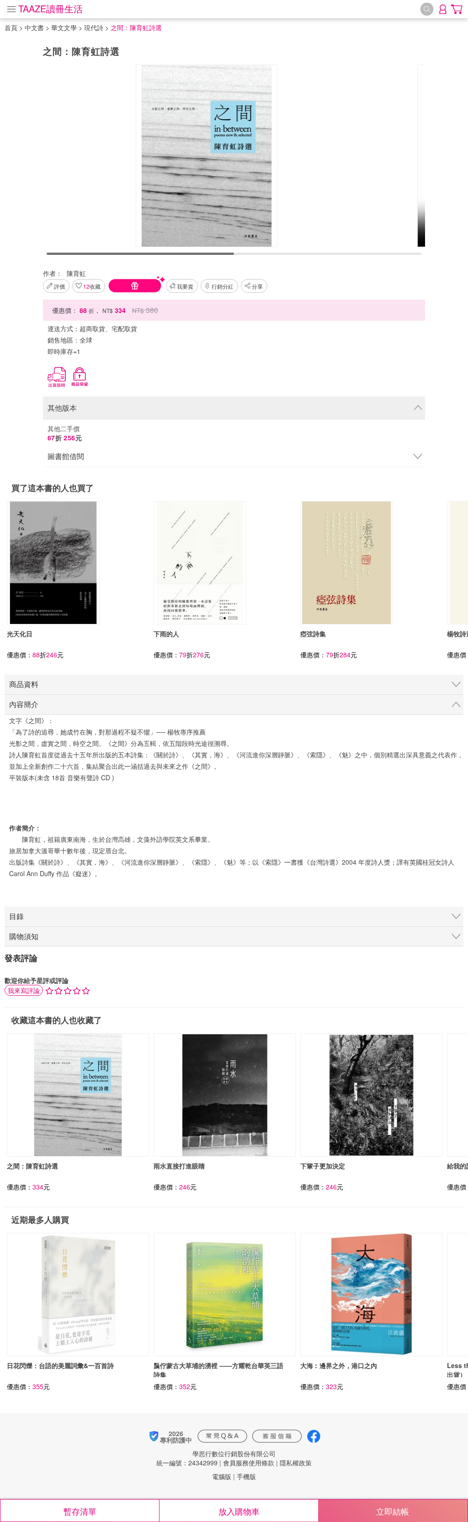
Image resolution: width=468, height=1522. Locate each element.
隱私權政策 (296, 1462)
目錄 (16, 916)
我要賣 (185, 286)
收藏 (92, 286)
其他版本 (62, 407)
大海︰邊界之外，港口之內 (338, 1365)
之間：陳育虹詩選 (32, 1165)
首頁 (11, 27)
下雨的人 (166, 633)
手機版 (246, 1476)
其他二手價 (65, 433)
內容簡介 (23, 704)
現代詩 (93, 27)
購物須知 (23, 936)
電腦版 (221, 1476)
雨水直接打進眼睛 (179, 1165)
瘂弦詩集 (313, 633)
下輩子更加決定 (322, 1165)
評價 (59, 286)
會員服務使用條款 (248, 1462)
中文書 (34, 27)
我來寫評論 (24, 990)
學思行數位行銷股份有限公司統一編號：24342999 (216, 1458)
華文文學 (64, 27)
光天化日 (19, 633)
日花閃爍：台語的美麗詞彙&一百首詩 (60, 1365)
